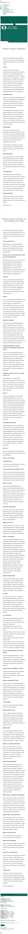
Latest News (6, 8)
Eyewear (5, 7)
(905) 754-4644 (7, 904)
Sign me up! (3, 922)
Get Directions (4, 902)
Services (5, 13)
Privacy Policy (6, 10)
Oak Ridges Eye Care (8, 9)
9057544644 (4, 16)
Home (4, 33)
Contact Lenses (6, 4)
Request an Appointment (8, 12)
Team (4, 14)
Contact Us (5, 6)
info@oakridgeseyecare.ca (7, 18)
